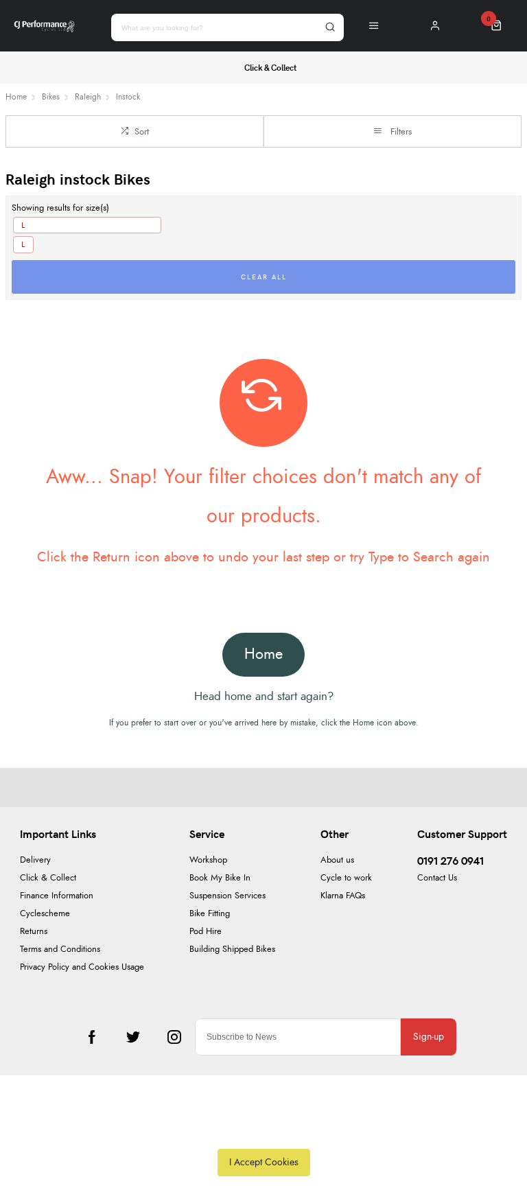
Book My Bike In (219, 878)
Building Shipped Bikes (232, 949)
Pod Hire (205, 931)
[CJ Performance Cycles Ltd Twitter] (133, 1037)
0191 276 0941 (450, 860)
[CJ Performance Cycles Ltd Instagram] (174, 1037)
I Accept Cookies (263, 1162)
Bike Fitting (209, 913)
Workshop (208, 860)
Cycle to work (346, 878)
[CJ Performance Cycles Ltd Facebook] (92, 1037)
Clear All (264, 276)
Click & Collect (48, 878)
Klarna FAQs (342, 895)
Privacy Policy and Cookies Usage (82, 967)
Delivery (35, 860)
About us (337, 860)
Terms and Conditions (60, 949)
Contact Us (437, 878)
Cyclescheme (45, 913)
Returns (33, 931)
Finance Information (56, 895)
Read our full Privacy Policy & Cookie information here (263, 1131)
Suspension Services (227, 895)
